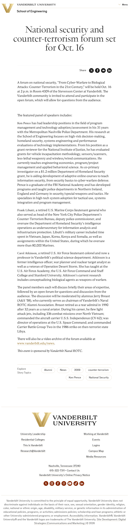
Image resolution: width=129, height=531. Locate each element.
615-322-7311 (57, 470)
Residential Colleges (33, 440)
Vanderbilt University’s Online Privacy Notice (64, 475)
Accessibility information (84, 516)
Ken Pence (75, 377)
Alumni (48, 370)
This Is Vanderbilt (33, 445)
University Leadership (32, 434)
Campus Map (96, 451)
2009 (77, 370)
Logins (96, 445)
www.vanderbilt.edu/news (35, 343)
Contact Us (73, 470)
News (63, 370)
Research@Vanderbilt (33, 451)
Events (96, 440)
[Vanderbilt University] (64, 419)
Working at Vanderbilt (96, 434)
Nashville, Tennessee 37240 (64, 466)
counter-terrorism (98, 370)
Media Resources (96, 457)
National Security (99, 377)
